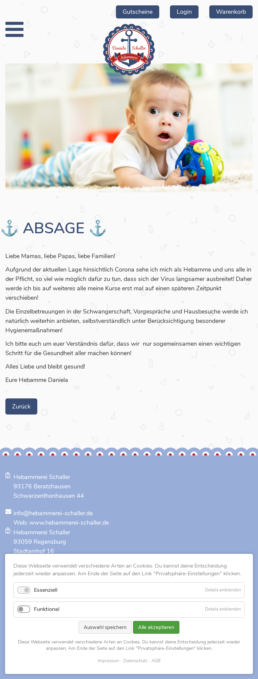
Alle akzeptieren (156, 627)
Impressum (108, 661)
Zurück (21, 406)
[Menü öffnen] (14, 29)
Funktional (46, 609)
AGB (156, 661)
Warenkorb (231, 12)
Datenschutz (135, 661)
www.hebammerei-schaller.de (69, 523)
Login (184, 12)
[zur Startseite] (129, 50)
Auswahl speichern (105, 627)
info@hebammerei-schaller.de (53, 513)
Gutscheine (138, 12)
